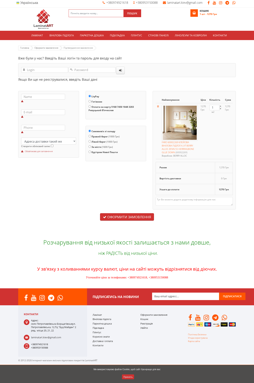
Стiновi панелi (158, 35)
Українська (28, 3)
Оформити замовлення (128, 217)
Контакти (220, 35)
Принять (128, 376)
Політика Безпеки (197, 334)
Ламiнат (37, 35)
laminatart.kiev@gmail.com (184, 3)
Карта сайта (194, 341)
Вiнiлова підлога (61, 35)
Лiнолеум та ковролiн (191, 35)
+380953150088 (147, 3)
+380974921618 (117, 3)
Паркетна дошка (92, 35)
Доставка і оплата (103, 341)
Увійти (144, 328)
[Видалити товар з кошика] (158, 106)
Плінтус (136, 35)
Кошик (144, 319)
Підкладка (117, 35)
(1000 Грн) (105, 136)
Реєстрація (146, 323)
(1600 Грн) (102, 147)
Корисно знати (101, 336)
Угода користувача (198, 337)
